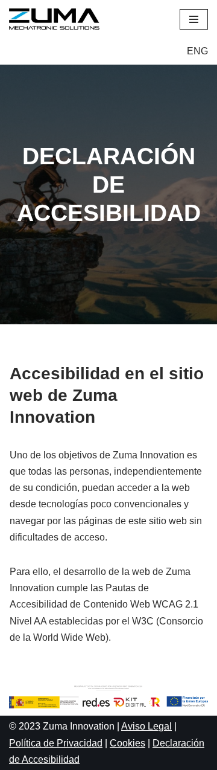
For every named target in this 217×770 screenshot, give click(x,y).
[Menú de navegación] (194, 19)
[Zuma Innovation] (57, 19)
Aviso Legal (146, 726)
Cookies (127, 743)
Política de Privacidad (55, 743)
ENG (197, 51)
